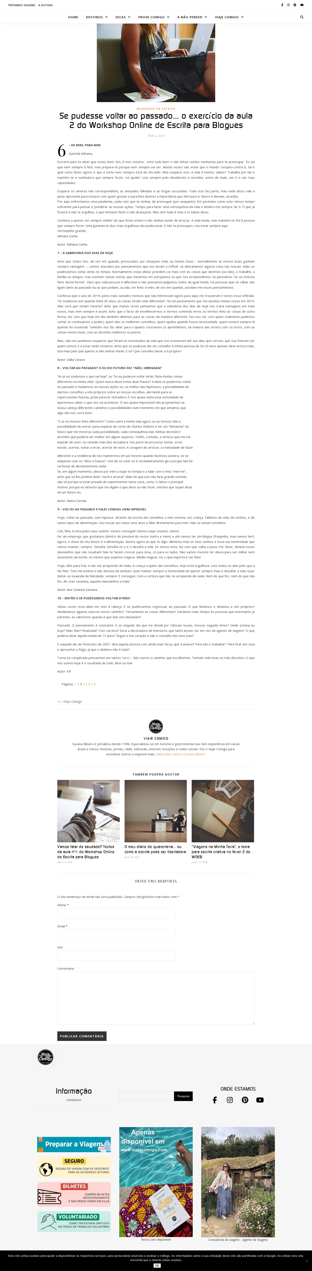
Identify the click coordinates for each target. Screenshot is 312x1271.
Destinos (94, 17)
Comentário (65, 968)
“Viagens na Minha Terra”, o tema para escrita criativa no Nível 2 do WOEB (221, 852)
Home (73, 17)
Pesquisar (183, 1096)
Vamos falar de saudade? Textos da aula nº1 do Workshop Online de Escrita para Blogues (85, 852)
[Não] (307, 1261)
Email (62, 926)
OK (157, 1265)
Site (60, 947)
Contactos (73, 1100)
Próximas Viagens (21, 5)
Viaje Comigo (72, 701)
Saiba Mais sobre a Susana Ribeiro (181, 754)
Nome (63, 905)
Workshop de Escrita (156, 109)
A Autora (45, 5)
